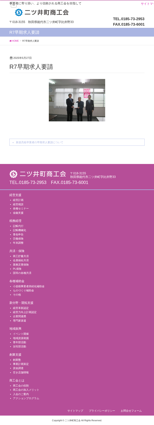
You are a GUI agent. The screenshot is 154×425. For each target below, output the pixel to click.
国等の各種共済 (22, 272)
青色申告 (18, 234)
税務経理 (15, 220)
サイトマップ (75, 410)
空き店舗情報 (21, 372)
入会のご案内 (21, 394)
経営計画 (18, 199)
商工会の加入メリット (26, 389)
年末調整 (18, 242)
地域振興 (15, 328)
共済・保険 (16, 251)
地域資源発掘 (21, 338)
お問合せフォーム (131, 410)
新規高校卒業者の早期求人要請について (39, 142)
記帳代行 (18, 225)
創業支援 (15, 354)
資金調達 (18, 368)
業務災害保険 (21, 264)
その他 (17, 294)
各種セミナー (21, 208)
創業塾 (17, 359)
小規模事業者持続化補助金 (29, 286)
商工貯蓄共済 (21, 256)
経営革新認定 (21, 307)
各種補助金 (16, 281)
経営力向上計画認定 (25, 312)
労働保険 (18, 238)
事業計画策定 (21, 363)
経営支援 (15, 195)
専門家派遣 (19, 320)
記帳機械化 (19, 230)
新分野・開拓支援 (21, 302)
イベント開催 (21, 333)
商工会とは (16, 380)
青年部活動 (19, 342)
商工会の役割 (21, 385)
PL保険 (17, 268)
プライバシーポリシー (102, 410)
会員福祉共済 (21, 260)
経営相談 (18, 204)
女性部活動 (19, 346)
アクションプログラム (26, 398)
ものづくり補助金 (23, 290)
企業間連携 (19, 316)
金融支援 (18, 212)
